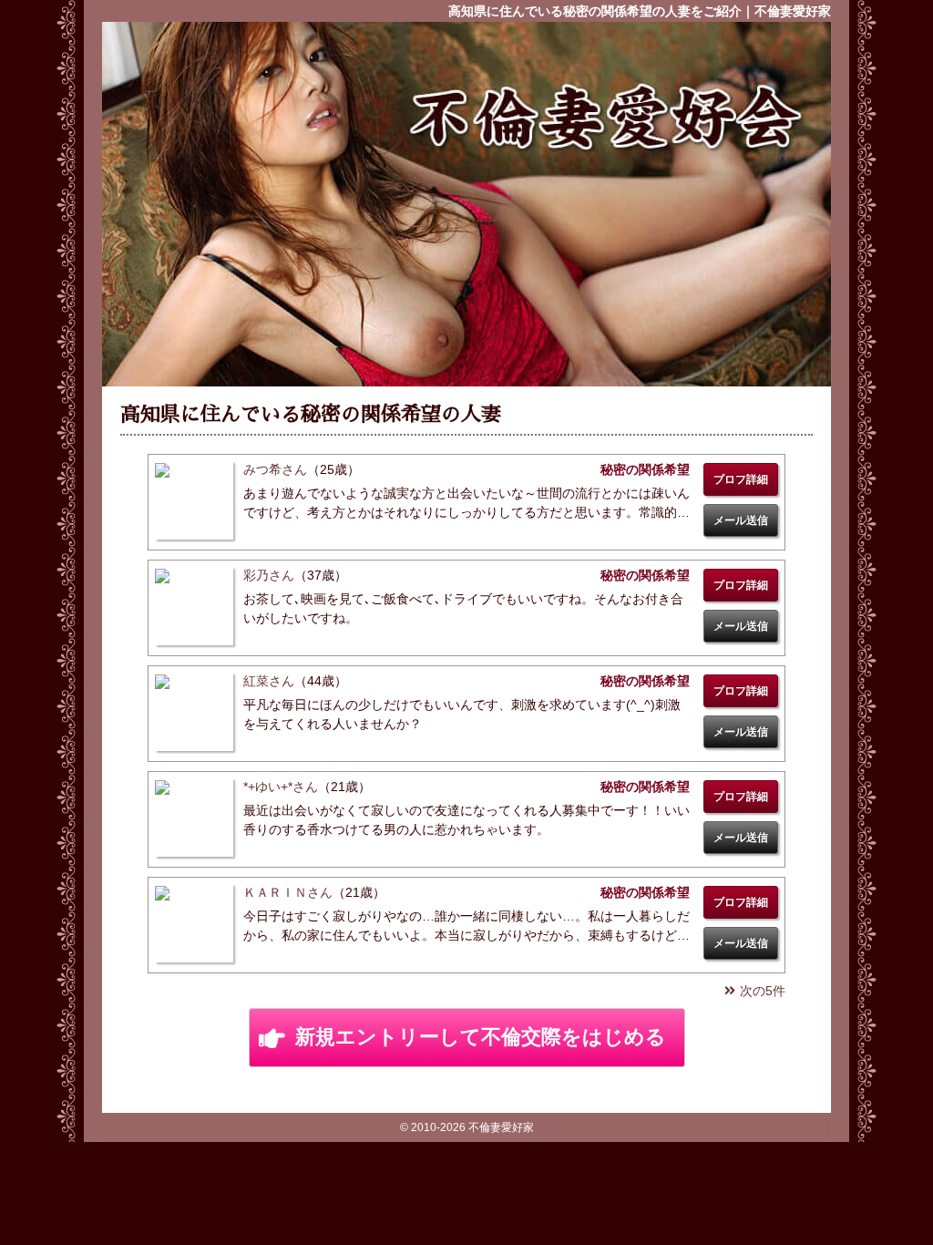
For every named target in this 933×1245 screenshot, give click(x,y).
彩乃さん (268, 575)
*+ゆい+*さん (280, 786)
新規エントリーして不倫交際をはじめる (480, 1036)
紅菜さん (268, 681)
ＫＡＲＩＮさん (288, 892)
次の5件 (762, 990)
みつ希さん (275, 469)
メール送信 (740, 520)
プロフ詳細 (740, 479)
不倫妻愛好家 (603, 117)
